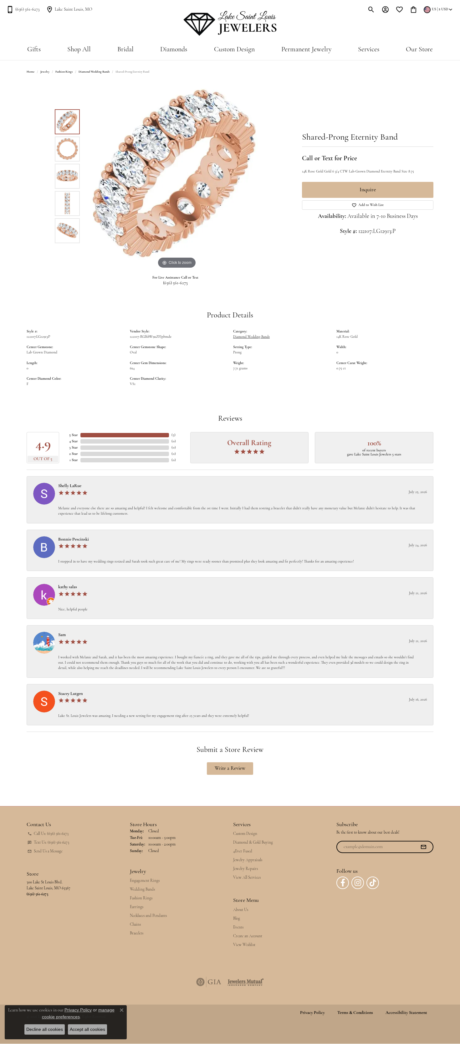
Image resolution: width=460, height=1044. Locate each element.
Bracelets (136, 933)
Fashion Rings (64, 72)
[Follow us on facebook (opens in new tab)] (342, 883)
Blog (236, 919)
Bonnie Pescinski (73, 539)
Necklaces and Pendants (148, 916)
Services (368, 49)
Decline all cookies (44, 1029)
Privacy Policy (312, 1013)
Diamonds (173, 49)
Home (30, 72)
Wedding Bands (142, 889)
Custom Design (234, 49)
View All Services (247, 878)
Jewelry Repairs (245, 869)
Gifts (34, 49)
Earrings (136, 907)
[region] (177, 176)
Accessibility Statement (406, 1013)
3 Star (73, 448)
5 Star (73, 435)
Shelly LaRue (69, 486)
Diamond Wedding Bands (94, 72)
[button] (371, 9)
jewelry (44, 72)
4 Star (73, 441)
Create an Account (247, 936)
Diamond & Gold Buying (253, 843)
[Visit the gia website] (208, 982)
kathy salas (67, 587)
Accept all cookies (87, 1029)
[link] (22, 9)
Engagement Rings (145, 881)
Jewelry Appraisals (247, 860)
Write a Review (230, 768)
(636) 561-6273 (175, 283)
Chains (135, 925)
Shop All (79, 49)
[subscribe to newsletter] (423, 847)
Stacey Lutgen (70, 694)
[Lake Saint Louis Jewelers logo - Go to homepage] (230, 23)
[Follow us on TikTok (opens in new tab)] (372, 883)
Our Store (419, 49)
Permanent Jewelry (306, 49)
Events (238, 927)
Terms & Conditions (355, 1013)
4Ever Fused (242, 851)
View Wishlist (244, 945)
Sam (62, 635)
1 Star (73, 460)
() (173, 435)
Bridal (125, 49)
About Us (240, 910)
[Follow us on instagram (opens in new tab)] (357, 883)
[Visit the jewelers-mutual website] (245, 982)
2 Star (73, 454)
